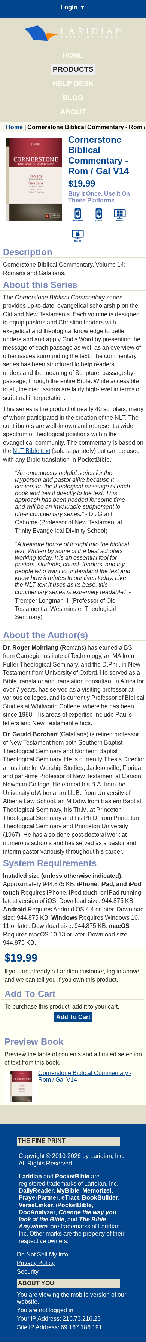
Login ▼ (73, 7)
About (73, 112)
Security (28, 1271)
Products (73, 69)
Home (73, 55)
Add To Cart (73, 1017)
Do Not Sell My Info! (43, 1254)
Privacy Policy (36, 1263)
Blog (73, 98)
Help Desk (73, 83)
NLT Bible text (31, 451)
